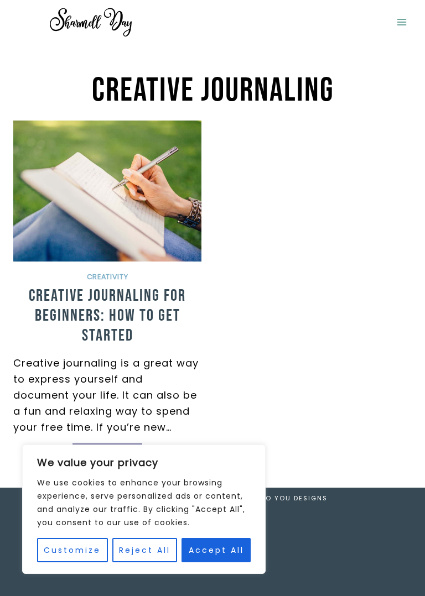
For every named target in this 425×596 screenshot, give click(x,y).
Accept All (216, 550)
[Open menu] (401, 21)
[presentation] (107, 191)
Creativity (107, 276)
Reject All (144, 550)
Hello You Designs (288, 498)
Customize (72, 550)
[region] (144, 509)
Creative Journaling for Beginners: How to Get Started (107, 316)
